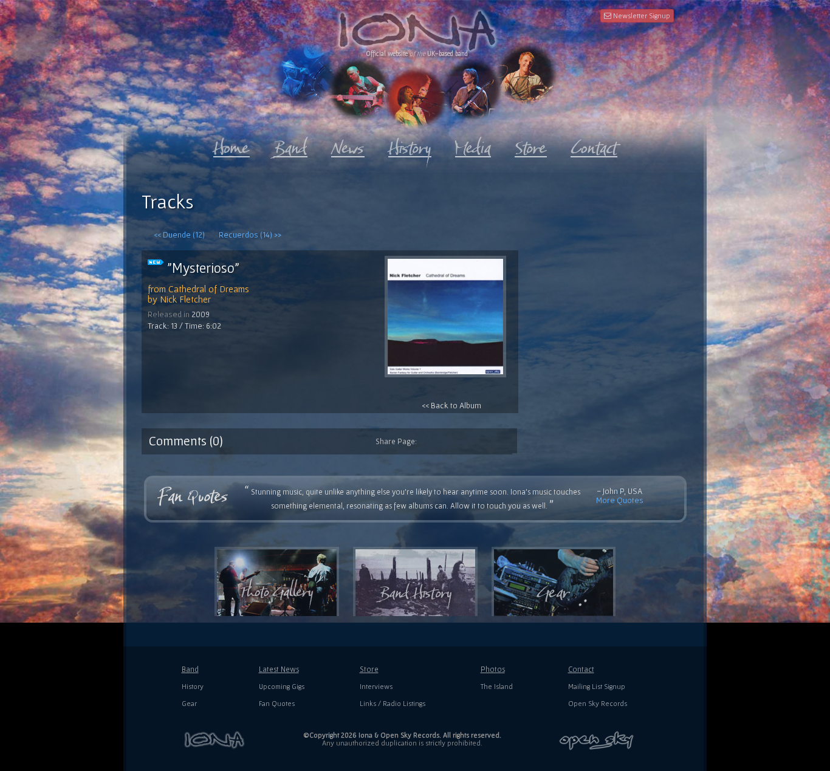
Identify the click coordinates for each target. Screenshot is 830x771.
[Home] (231, 145)
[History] (409, 145)
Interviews (376, 686)
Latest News (279, 669)
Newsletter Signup (640, 15)
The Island (497, 686)
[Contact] (594, 145)
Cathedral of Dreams (208, 288)
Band (190, 669)
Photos (493, 669)
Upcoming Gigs (281, 686)
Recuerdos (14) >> (250, 234)
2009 (200, 314)
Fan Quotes (277, 703)
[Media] (473, 145)
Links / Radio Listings (392, 703)
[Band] (290, 145)
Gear (189, 703)
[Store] (531, 145)
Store (369, 669)
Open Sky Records (597, 703)
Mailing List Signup (596, 686)
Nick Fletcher (185, 298)
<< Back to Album (451, 405)
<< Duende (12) (179, 234)
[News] (348, 145)
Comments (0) (186, 440)
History (193, 686)
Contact (581, 669)
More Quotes (619, 500)
